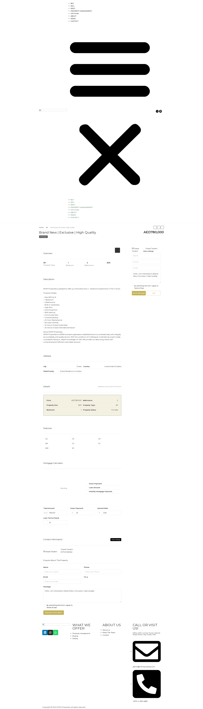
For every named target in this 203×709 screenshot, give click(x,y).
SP (99, 439)
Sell (73, 6)
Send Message (139, 293)
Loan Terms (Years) (51, 518)
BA (46, 443)
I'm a (86, 577)
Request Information (53, 613)
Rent (73, 8)
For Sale (43, 237)
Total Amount (49, 508)
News (73, 19)
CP (73, 439)
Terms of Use (52, 607)
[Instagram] (157, 111)
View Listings (116, 539)
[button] (110, 111)
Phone (86, 567)
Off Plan (75, 13)
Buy (72, 3)
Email (45, 577)
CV (73, 443)
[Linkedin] (160, 111)
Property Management (81, 11)
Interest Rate (102, 508)
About (73, 16)
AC (46, 439)
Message (47, 587)
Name (45, 567)
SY (99, 443)
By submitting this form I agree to (60, 606)
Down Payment (76, 508)
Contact (74, 21)
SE (73, 448)
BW (46, 448)
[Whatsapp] (55, 632)
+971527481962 (66, 552)
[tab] (117, 250)
